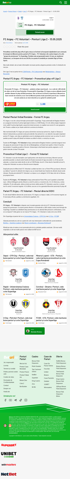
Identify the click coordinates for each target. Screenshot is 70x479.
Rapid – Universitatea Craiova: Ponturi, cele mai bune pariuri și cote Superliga (16, 289)
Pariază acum (39, 32)
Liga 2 (25, 11)
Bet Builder (23, 386)
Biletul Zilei (23, 380)
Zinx (33, 384)
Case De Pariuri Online (48, 365)
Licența (6, 365)
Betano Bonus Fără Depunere (61, 367)
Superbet (35, 378)
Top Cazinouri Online (36, 370)
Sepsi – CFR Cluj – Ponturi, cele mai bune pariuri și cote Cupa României (18, 256)
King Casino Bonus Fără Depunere (60, 381)
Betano (46, 375)
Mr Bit (34, 387)
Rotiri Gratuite (36, 366)
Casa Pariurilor (49, 378)
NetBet (34, 374)
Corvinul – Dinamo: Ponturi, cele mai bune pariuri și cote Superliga (50, 287)
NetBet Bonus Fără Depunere (61, 362)
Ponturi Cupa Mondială (24, 368)
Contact (6, 385)
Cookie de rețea (9, 377)
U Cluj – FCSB (54, 216)
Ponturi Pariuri (12, 11)
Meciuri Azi (23, 363)
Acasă (5, 11)
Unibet (46, 372)
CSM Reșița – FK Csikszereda (32, 71)
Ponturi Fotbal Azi (24, 376)
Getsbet (46, 381)
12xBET (46, 384)
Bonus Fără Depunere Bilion (60, 394)
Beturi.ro (11, 416)
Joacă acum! (35, 109)
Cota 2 (22, 383)
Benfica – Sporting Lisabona (12, 223)
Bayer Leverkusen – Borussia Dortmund (37, 223)
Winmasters (48, 387)
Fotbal (20, 11)
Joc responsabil (9, 362)
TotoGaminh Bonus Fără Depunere (60, 374)
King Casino (36, 381)
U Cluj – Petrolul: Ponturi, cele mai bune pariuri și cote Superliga (17, 319)
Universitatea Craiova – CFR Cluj (35, 216)
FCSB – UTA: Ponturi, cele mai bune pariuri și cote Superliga (51, 319)
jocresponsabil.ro (13, 433)
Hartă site (7, 391)
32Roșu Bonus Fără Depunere (61, 387)
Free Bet (47, 369)
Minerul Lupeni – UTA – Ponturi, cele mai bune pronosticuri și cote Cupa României (51, 258)
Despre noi (7, 388)
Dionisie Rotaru (9, 42)
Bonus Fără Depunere (35, 362)
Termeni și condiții (9, 368)
